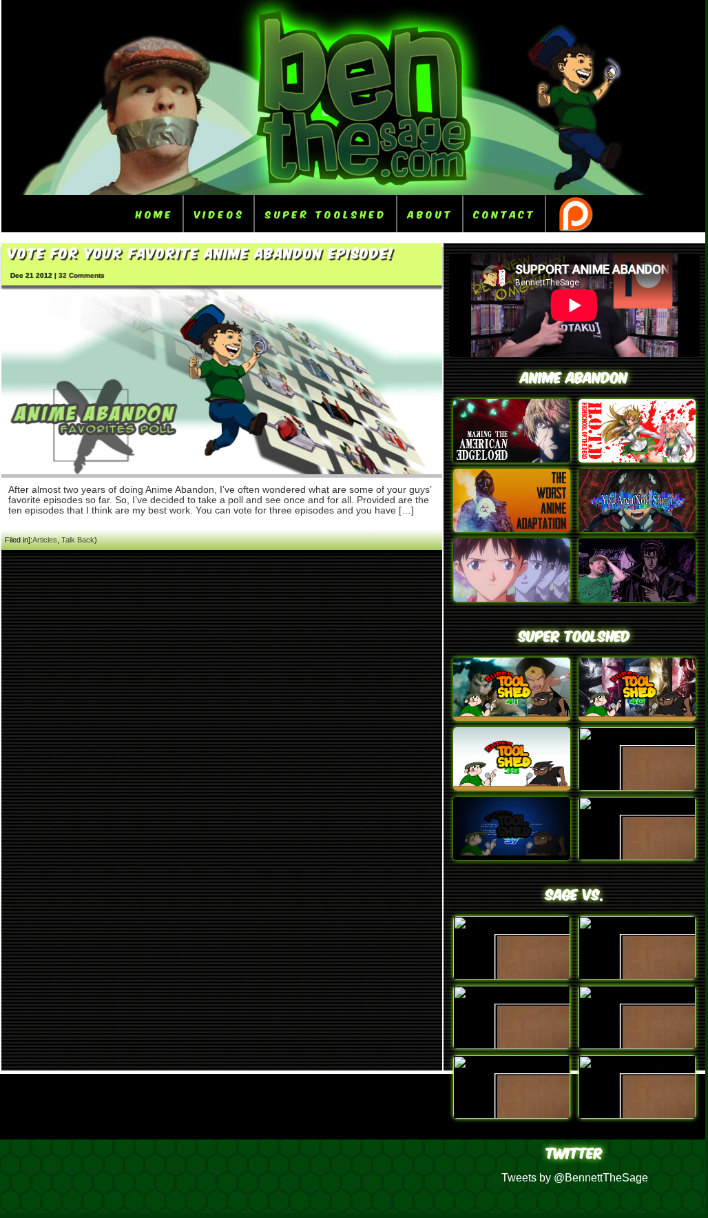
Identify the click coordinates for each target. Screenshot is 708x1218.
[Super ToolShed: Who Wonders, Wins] (511, 717)
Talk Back (77, 540)
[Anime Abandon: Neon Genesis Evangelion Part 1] (511, 598)
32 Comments (82, 275)
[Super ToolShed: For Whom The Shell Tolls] (511, 856)
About (430, 213)
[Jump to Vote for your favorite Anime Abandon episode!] (221, 471)
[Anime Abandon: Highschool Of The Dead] (637, 459)
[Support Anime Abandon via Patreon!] (575, 213)
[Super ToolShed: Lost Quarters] (637, 787)
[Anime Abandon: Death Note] (511, 459)
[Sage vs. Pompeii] (637, 976)
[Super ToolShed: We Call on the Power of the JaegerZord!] (637, 717)
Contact (505, 213)
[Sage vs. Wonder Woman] (511, 1115)
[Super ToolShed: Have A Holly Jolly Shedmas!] (511, 787)
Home (155, 213)
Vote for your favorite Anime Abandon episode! (201, 251)
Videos (219, 213)
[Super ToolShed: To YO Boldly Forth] (637, 856)
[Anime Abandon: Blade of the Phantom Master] (637, 598)
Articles (44, 540)
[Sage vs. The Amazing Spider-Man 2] (511, 1045)
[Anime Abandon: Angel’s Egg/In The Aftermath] (511, 528)
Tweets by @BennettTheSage (574, 1178)
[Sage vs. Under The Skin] (637, 1045)
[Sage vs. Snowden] (637, 1115)
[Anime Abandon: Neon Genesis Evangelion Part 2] (637, 528)
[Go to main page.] (354, 191)
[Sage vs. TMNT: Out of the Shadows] (511, 976)
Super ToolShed (326, 213)
